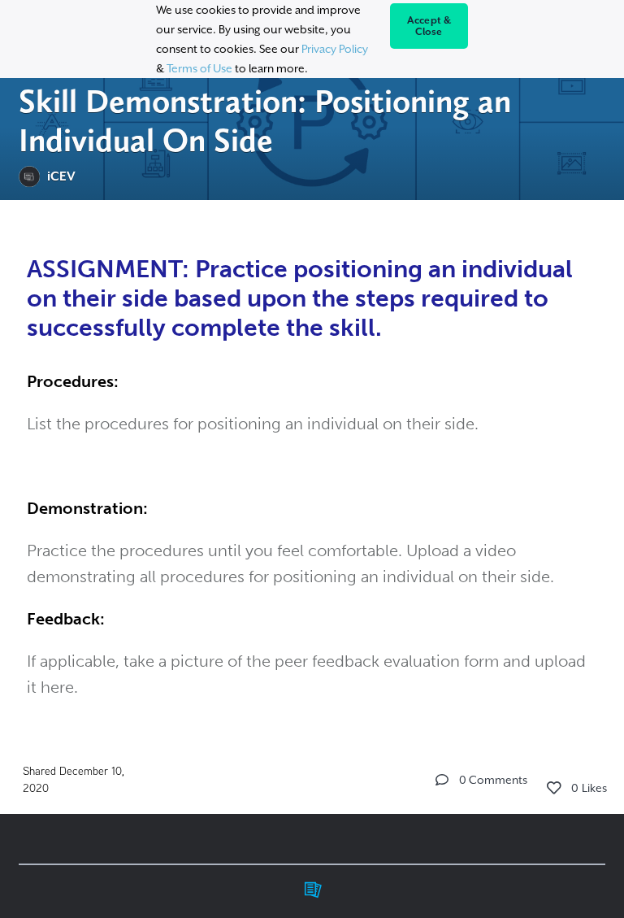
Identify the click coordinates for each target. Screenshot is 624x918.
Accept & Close (429, 26)
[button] (442, 779)
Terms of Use (199, 68)
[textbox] (312, 474)
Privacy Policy (334, 48)
